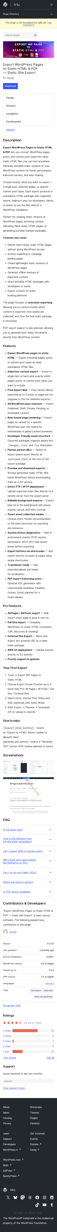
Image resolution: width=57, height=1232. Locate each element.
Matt (7, 1165)
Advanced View (12, 1005)
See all (50, 1057)
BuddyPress (11, 1176)
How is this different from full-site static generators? (17, 840)
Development (13, 121)
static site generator (44, 997)
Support (10, 129)
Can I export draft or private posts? (23, 851)
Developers (9, 1144)
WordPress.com (13, 1159)
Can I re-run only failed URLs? (20, 872)
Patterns (35, 1123)
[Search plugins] (35, 35)
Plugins (34, 1118)
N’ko (12, 1189)
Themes (34, 1112)
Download (10, 86)
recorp (10, 77)
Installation (12, 113)
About (6, 1107)
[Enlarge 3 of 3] (49, 781)
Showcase (36, 1107)
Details (10, 97)
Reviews (11, 105)
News (6, 1112)
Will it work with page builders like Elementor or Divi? (19, 861)
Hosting (7, 1118)
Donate (35, 1144)
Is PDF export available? (17, 891)
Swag (34, 1149)
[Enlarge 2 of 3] (49, 764)
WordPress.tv (12, 1149)
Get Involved (37, 1133)
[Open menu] (52, 4)
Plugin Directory (11, 14)
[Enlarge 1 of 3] (23, 764)
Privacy (7, 1123)
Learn (6, 1133)
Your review (9, 1057)
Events (34, 1138)
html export (36, 990)
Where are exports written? (18, 882)
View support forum (14, 1088)
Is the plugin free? (13, 829)
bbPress (9, 1170)
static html (48, 990)
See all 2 (50, 983)
